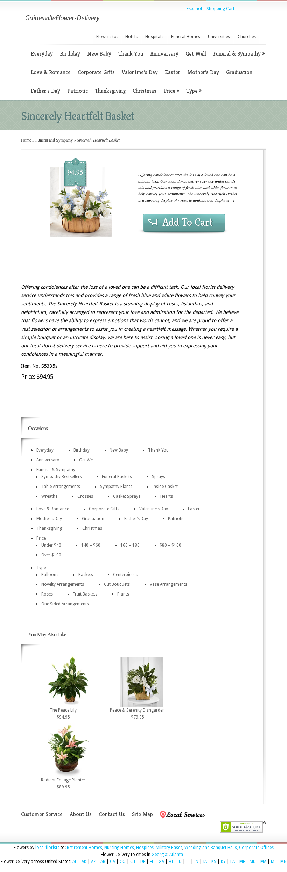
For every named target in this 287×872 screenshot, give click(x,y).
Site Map (142, 814)
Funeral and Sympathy (54, 140)
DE (142, 861)
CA (112, 861)
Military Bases (169, 847)
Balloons (49, 574)
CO (123, 861)
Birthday (70, 53)
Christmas (144, 90)
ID (179, 861)
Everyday (42, 53)
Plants (123, 594)
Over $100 (51, 555)
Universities (219, 36)
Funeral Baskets (117, 476)
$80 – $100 (170, 545)
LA (232, 861)
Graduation (239, 72)
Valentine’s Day (140, 72)
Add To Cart (187, 222)
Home (26, 140)
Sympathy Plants (116, 486)
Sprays (158, 476)
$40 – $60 (90, 545)
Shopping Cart (220, 8)
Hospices (145, 847)
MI (273, 861)
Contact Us (112, 814)
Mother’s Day (203, 72)
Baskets (85, 574)
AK (84, 861)
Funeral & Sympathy (239, 53)
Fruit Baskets (85, 594)
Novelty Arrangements (62, 584)
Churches (247, 36)
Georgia (159, 854)
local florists (47, 847)
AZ (93, 861)
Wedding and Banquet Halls (210, 847)
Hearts (166, 496)
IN (196, 861)
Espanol (194, 8)
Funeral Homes (185, 36)
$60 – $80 (130, 545)
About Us (81, 814)
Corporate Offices (256, 847)
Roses (47, 594)
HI (171, 861)
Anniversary (164, 53)
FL (152, 861)
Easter (172, 72)
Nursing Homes (119, 847)
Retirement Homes (84, 847)
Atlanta (176, 854)
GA (161, 861)
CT (133, 861)
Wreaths (49, 496)
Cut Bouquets (117, 584)
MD (253, 861)
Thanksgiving (110, 90)
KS (213, 861)
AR (102, 861)
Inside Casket (165, 486)
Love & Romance (51, 72)
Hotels (131, 36)
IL (188, 861)
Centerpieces (125, 574)
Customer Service (42, 814)
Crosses (85, 496)
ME (242, 861)
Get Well (196, 53)
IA (205, 861)
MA (263, 861)
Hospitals (154, 36)
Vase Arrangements (168, 584)
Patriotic (77, 90)
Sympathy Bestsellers (61, 476)
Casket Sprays (126, 496)
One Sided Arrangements (65, 603)
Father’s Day (45, 90)
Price (171, 90)
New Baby (99, 53)
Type (194, 90)
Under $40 (51, 545)
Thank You (130, 53)
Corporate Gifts (96, 72)
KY (223, 861)
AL (74, 861)
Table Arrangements (60, 486)
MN (283, 861)
